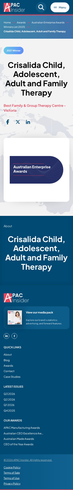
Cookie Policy (12, 467)
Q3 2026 (9, 393)
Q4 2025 (9, 410)
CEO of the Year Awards (18, 444)
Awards (21, 22)
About (8, 354)
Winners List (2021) (14, 26)
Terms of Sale (12, 472)
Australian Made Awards (19, 438)
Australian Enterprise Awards (48, 22)
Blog (7, 360)
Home (7, 22)
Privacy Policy (12, 483)
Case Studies (12, 376)
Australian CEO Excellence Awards (24, 433)
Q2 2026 (9, 399)
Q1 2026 (9, 405)
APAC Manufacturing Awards (22, 427)
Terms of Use (11, 478)
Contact (9, 371)
